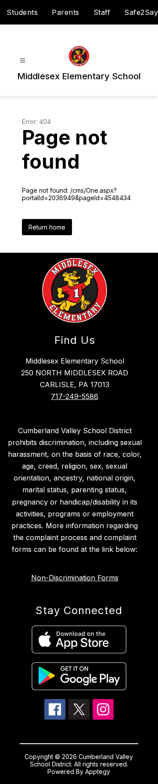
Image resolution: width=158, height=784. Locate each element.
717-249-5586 (74, 396)
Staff (102, 12)
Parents (65, 12)
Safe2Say (141, 12)
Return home (47, 227)
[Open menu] (23, 61)
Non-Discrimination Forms (74, 577)
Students (22, 12)
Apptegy (97, 771)
